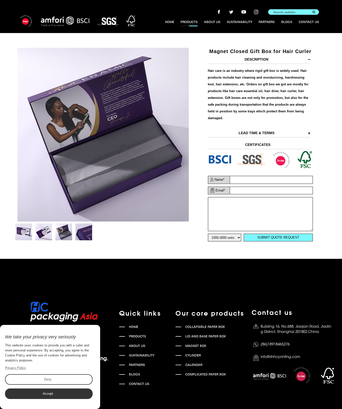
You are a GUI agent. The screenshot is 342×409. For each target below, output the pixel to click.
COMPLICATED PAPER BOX (205, 374)
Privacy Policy (15, 368)
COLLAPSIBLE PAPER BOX (205, 327)
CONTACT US (309, 22)
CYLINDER (193, 355)
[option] (103, 134)
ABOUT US (212, 22)
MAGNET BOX (195, 346)
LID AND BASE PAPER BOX (205, 336)
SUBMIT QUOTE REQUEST (278, 237)
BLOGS (286, 22)
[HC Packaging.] (77, 21)
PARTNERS (267, 22)
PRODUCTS (189, 22)
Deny (48, 379)
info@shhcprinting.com (280, 357)
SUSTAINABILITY (239, 22)
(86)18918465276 (275, 344)
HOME (169, 22)
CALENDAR (193, 365)
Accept (48, 393)
